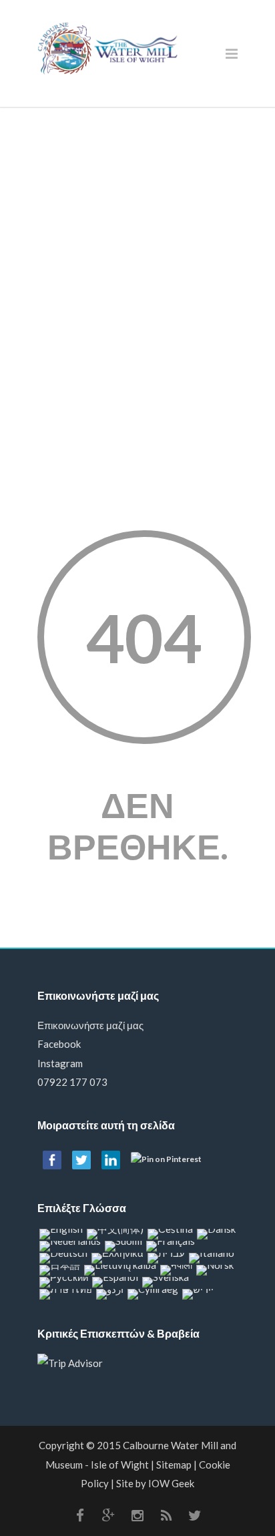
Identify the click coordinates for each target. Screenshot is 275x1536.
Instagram (60, 1063)
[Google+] (108, 1515)
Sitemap (174, 1465)
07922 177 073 (72, 1082)
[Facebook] (80, 1515)
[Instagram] (137, 1515)
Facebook (59, 1044)
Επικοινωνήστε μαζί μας (90, 1025)
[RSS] (166, 1515)
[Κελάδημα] (195, 1515)
